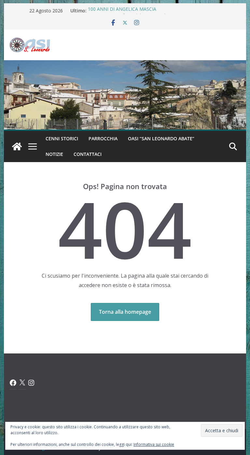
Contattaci (88, 154)
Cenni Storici (62, 138)
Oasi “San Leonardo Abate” (161, 138)
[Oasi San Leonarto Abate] (125, 64)
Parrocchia (103, 138)
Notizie (54, 154)
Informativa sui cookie (153, 444)
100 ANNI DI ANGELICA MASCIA (122, 10)
